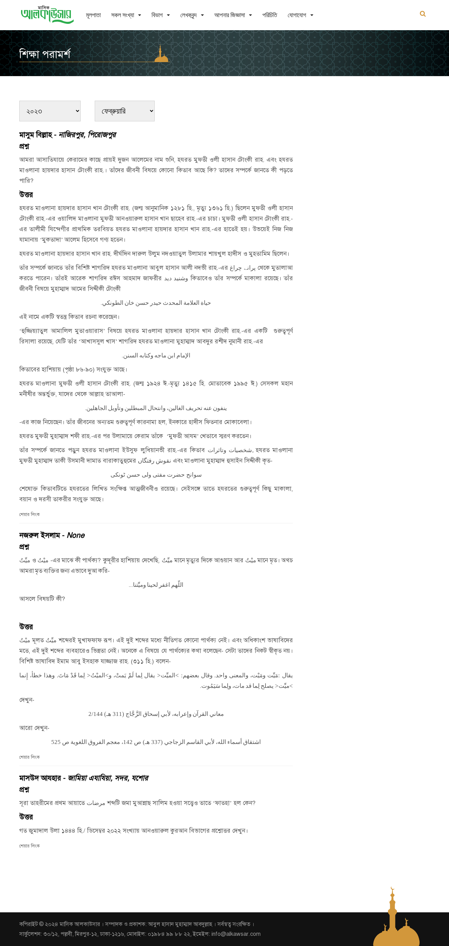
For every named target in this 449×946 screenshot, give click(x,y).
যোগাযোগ (297, 15)
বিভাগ (157, 15)
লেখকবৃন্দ (188, 15)
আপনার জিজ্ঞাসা (229, 15)
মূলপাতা (93, 15)
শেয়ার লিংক (29, 514)
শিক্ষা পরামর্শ (44, 54)
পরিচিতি (269, 15)
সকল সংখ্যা (122, 15)
